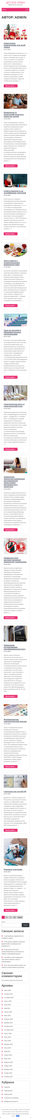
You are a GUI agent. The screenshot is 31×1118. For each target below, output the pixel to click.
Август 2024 (8, 1033)
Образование (8, 1090)
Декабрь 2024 (8, 1022)
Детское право (15, 2)
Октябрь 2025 (8, 994)
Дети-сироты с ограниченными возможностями (12, 262)
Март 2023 (7, 1058)
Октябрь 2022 (8, 1076)
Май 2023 (7, 1051)
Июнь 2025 (7, 1004)
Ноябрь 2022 (8, 1073)
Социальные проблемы (11, 1098)
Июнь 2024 (7, 1040)
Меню (4, 9)
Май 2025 (7, 1008)
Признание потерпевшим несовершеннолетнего (14, 647)
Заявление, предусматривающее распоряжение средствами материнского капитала (14, 482)
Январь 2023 (8, 1066)
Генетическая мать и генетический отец (14, 405)
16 (14, 917)
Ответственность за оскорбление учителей (15, 192)
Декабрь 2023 (8, 1044)
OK (17, 1116)
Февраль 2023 (8, 1062)
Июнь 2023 (7, 1048)
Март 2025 (7, 1015)
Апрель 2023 (8, 1055)
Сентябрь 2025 (8, 997)
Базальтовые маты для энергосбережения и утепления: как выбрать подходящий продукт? (13, 952)
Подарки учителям (13, 869)
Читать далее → (10, 86)
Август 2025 (8, 1001)
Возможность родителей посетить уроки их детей (14, 114)
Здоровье (7, 1087)
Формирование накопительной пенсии (15, 720)
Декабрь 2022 (8, 1069)
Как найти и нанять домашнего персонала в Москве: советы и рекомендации (12, 959)
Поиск (3, 922)
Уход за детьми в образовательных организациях (12, 332)
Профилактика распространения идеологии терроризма (15, 560)
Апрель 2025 (8, 1012)
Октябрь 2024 (8, 1026)
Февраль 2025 (8, 1019)
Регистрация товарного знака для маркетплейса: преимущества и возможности (13, 944)
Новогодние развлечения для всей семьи (14, 45)
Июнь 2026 (7, 990)
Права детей (8, 1094)
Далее (20, 917)
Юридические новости (11, 1101)
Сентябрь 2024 (8, 1030)
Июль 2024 (7, 1037)
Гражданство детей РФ (15, 791)
